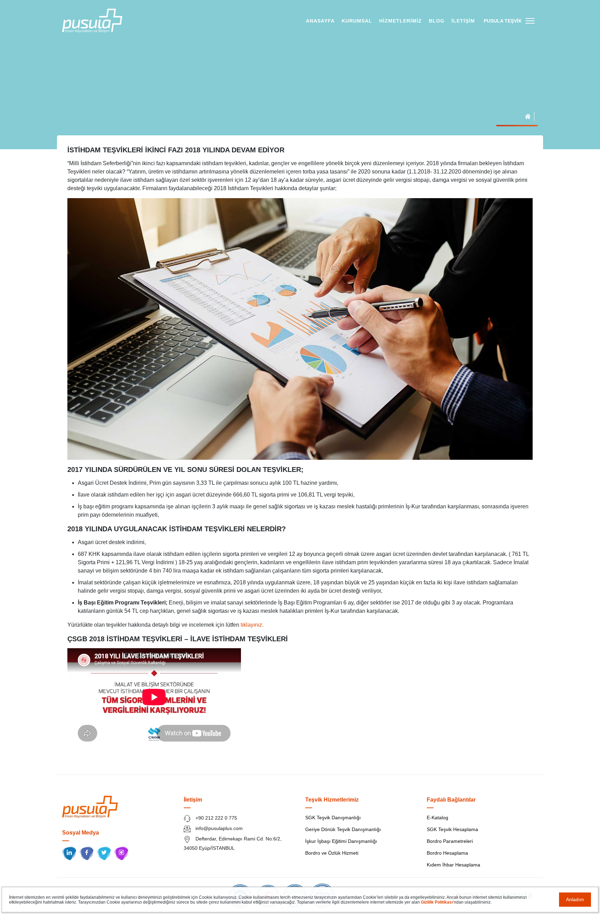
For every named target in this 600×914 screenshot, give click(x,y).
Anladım (575, 899)
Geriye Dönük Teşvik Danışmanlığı (343, 829)
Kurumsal (357, 21)
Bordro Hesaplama (447, 853)
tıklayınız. (252, 625)
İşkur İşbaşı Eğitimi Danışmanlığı (341, 841)
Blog (436, 21)
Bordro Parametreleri (450, 841)
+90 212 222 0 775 (215, 818)
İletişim (463, 21)
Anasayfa (320, 21)
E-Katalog (437, 817)
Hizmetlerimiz (400, 21)
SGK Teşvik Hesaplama (452, 829)
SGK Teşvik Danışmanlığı (333, 817)
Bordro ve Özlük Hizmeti (331, 853)
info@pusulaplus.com (218, 828)
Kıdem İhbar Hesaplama (453, 865)
